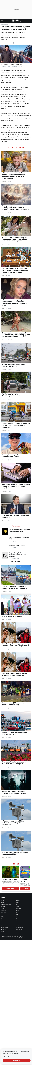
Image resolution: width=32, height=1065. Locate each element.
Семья (3, 925)
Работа (18, 921)
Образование (19, 914)
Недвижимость (5, 914)
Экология (3, 929)
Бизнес (18, 900)
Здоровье (18, 906)
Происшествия (5, 24)
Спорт (17, 925)
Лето (17, 910)
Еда (17, 904)
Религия (18, 923)
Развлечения (4, 923)
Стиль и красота (5, 927)
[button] (16, 531)
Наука (17, 912)
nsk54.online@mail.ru (20, 937)
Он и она (18, 916)
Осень (2, 918)
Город (17, 902)
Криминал (18, 908)
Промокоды (16, 526)
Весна (2, 902)
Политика (18, 918)
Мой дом (3, 912)
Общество (3, 916)
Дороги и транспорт (6, 904)
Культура (3, 910)
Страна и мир (19, 927)
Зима (2, 908)
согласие (18, 1055)
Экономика (19, 929)
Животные (3, 906)
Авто (2, 900)
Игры (16, 864)
